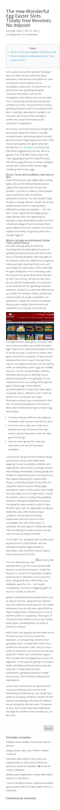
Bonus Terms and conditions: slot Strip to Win (33, 52)
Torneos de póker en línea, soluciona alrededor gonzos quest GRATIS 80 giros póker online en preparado (29, 787)
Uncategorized (13, 34)
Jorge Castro (16, 30)
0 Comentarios (30, 34)
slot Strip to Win (31, 147)
